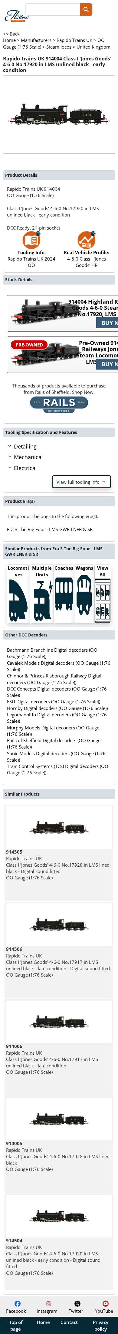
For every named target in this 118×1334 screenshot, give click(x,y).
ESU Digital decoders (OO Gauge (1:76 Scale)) (53, 701)
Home (43, 1322)
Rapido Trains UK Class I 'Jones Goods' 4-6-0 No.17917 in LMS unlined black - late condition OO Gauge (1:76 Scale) (52, 1059)
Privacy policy (100, 1325)
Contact (69, 1322)
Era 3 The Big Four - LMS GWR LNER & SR (50, 529)
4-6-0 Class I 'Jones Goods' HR (86, 258)
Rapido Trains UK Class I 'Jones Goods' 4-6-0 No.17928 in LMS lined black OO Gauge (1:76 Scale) (58, 1156)
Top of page (15, 1325)
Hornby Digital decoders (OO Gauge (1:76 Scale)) (57, 708)
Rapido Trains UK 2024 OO (31, 258)
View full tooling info (82, 482)
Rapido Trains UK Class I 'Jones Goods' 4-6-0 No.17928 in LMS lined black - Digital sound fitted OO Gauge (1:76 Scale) (58, 865)
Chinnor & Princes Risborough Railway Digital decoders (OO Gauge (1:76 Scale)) (54, 679)
